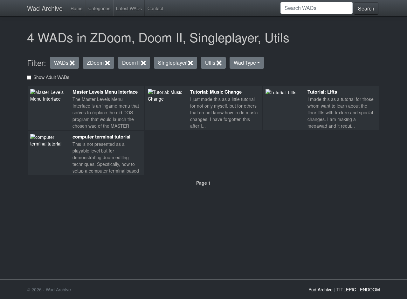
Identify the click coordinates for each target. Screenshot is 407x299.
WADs (62, 62)
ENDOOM (370, 289)
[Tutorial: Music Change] (166, 94)
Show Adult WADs (51, 77)
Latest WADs (129, 8)
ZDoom (96, 62)
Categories (99, 8)
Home (77, 8)
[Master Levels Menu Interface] (48, 94)
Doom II (131, 62)
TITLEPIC (346, 289)
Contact (155, 8)
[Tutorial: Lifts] (281, 92)
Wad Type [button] (245, 62)
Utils (211, 62)
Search (366, 8)
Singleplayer (173, 62)
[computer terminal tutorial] (48, 139)
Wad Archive (45, 8)
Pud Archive (320, 289)
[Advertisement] (203, 230)
